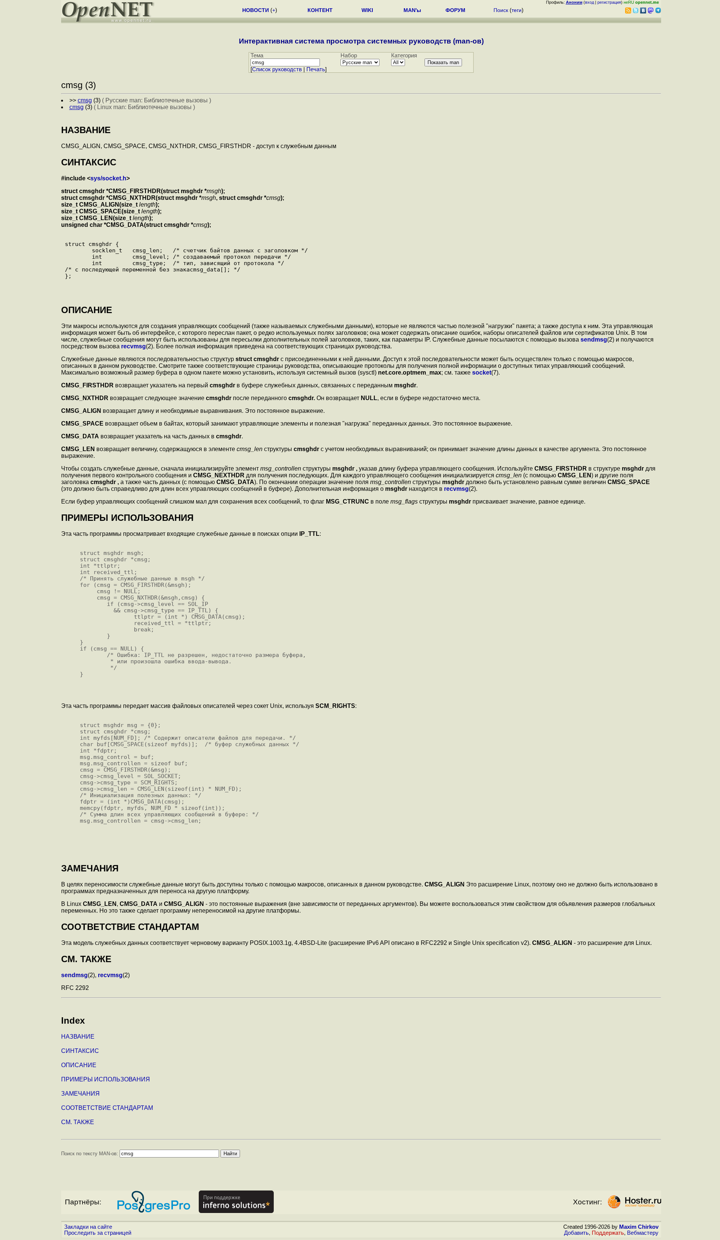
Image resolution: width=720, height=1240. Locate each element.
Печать (315, 69)
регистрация (609, 2)
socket (481, 372)
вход (589, 2)
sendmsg (593, 339)
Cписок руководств (277, 69)
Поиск (501, 10)
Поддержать (608, 1233)
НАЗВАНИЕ (77, 1036)
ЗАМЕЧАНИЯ (80, 1093)
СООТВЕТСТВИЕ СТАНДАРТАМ (107, 1108)
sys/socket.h (108, 178)
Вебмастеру (642, 1233)
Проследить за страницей (97, 1233)
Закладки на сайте (88, 1227)
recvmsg (133, 346)
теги (517, 10)
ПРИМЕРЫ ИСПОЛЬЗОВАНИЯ (105, 1079)
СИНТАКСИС (80, 1051)
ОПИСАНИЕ (78, 1065)
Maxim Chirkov (638, 1227)
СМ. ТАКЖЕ (77, 1122)
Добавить (576, 1233)
